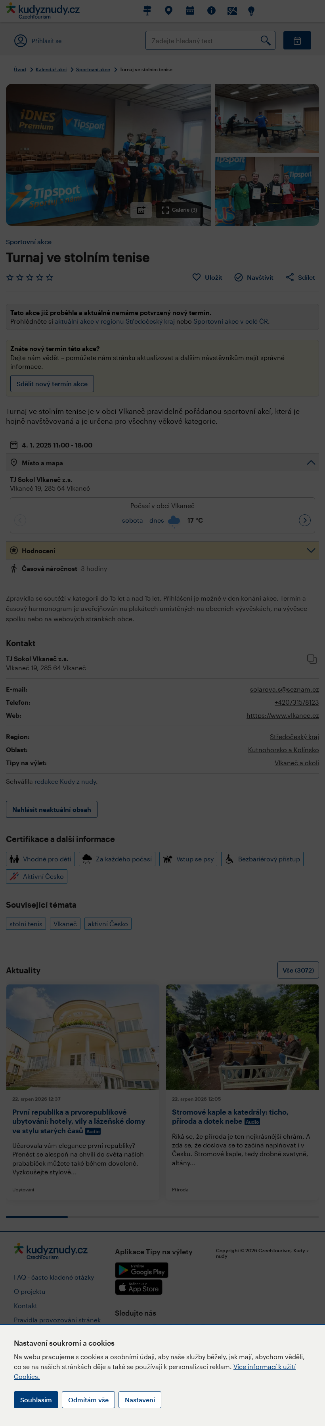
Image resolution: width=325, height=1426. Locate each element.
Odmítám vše (88, 1399)
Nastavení (140, 1399)
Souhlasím (36, 1399)
